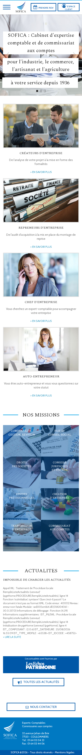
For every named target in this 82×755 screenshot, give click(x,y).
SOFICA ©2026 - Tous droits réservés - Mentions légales (42, 752)
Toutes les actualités (38, 682)
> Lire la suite (12, 637)
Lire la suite (18, 435)
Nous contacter (41, 707)
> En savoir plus (41, 172)
